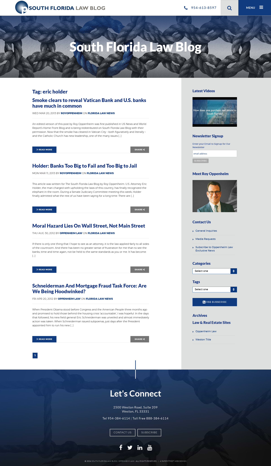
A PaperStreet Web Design (173, 461)
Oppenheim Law (71, 233)
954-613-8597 (203, 8)
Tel (116, 418)
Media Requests (205, 239)
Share (139, 150)
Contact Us (123, 432)
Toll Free (151, 418)
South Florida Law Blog (104, 461)
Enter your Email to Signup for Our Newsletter (211, 145)
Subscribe (149, 432)
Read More (45, 150)
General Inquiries (206, 231)
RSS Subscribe (216, 302)
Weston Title (203, 339)
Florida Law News (101, 113)
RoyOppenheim (71, 113)
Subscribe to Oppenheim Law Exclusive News (214, 249)
